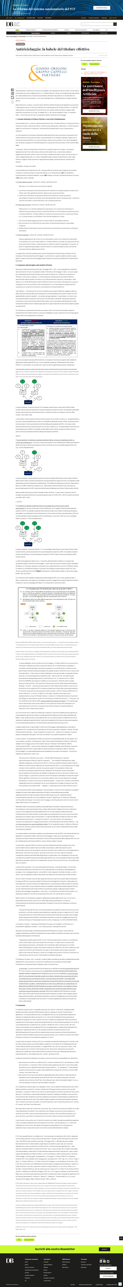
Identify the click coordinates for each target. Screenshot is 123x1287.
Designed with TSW (112, 1284)
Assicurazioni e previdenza (32, 1270)
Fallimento (27, 1278)
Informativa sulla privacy (85, 1284)
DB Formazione (31, 18)
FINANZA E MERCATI (31, 30)
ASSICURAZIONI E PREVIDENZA (50, 30)
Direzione (83, 18)
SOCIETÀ (66, 30)
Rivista (69, 33)
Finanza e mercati (29, 1267)
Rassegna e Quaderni (49, 1278)
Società (27, 1272)
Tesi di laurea (47, 1280)
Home (7, 36)
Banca (26, 1264)
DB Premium (48, 18)
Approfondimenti (35, 33)
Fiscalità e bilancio (29, 1275)
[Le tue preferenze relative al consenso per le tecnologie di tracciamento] (120, 1284)
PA (106, 30)
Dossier (46, 1275)
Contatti (73, 1284)
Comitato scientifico (94, 18)
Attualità (18, 33)
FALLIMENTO (96, 30)
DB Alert (40, 18)
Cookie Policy (99, 1284)
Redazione (104, 18)
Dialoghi (53, 33)
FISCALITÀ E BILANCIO (81, 30)
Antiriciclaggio (22, 36)
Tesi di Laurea (103, 33)
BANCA (17, 30)
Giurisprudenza (85, 33)
